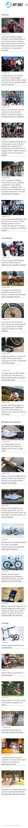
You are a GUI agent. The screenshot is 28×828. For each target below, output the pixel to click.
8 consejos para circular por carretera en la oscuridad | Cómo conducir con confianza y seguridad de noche (13, 760)
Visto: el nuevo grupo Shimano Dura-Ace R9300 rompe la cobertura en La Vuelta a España (13, 262)
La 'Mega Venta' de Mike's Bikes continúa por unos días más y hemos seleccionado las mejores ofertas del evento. (13, 376)
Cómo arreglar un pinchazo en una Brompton (12, 646)
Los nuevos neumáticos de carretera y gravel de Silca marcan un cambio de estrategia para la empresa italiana (13, 293)
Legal (12, 825)
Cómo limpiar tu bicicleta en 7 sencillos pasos (12, 674)
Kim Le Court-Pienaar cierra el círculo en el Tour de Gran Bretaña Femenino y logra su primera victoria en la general (12, 113)
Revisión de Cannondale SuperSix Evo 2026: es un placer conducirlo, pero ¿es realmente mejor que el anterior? (13, 545)
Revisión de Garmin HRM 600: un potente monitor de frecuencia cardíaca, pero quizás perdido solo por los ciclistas (13, 479)
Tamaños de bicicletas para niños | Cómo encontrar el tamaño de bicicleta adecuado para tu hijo (13, 791)
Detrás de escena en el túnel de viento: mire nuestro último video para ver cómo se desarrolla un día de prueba (13, 359)
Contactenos (17, 825)
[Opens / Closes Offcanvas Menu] (26, 4)
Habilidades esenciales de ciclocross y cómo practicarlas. (12, 731)
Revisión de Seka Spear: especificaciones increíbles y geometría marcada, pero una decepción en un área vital (12, 577)
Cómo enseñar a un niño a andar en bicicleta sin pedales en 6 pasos (13, 702)
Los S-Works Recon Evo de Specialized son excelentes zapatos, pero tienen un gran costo (12, 447)
